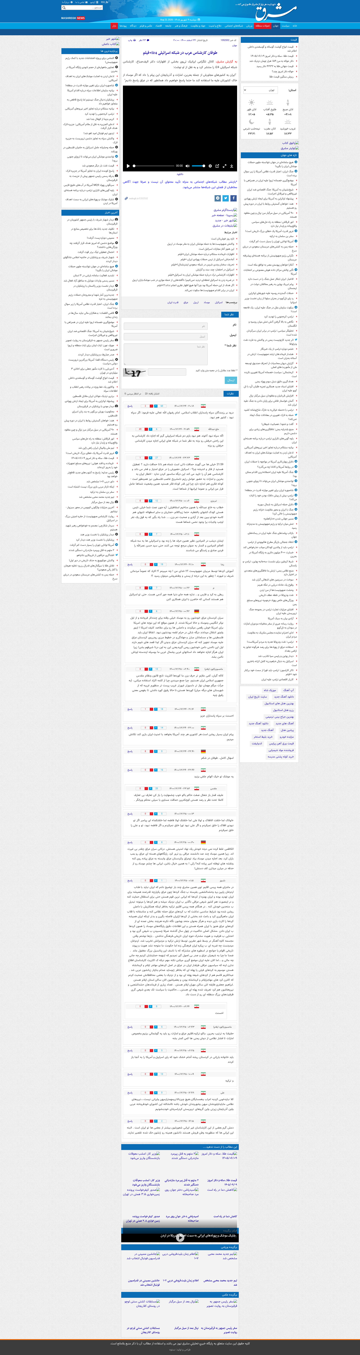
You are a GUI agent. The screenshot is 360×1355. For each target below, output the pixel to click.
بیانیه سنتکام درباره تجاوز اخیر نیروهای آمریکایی (269, 448)
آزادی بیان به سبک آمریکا (281, 619)
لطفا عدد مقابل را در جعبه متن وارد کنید (216, 370)
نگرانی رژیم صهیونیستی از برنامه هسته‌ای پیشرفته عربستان (270, 258)
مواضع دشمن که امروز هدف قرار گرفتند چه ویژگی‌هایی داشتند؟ (94, 245)
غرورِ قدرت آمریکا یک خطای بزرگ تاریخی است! (269, 231)
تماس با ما (80, 2)
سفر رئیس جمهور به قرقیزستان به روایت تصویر (219, 1330)
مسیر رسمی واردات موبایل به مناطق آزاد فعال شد (89, 281)
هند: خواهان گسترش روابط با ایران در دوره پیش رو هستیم (270, 206)
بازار (114, 26)
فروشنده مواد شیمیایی (281, 750)
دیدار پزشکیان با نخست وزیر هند (97, 535)
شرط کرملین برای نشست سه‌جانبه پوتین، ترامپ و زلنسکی (270, 563)
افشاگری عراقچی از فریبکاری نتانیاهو (95, 555)
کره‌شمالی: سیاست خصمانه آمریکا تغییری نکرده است (270, 374)
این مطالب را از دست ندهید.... (220, 1147)
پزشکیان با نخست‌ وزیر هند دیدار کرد (95, 540)
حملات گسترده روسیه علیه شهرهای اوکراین (271, 293)
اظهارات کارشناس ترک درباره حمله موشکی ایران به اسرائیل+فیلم (201, 275)
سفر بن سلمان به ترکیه (282, 236)
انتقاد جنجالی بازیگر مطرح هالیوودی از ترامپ (271, 542)
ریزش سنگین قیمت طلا (281, 77)
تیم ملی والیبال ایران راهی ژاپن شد (96, 448)
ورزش (249, 26)
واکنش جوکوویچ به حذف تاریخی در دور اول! (91, 560)
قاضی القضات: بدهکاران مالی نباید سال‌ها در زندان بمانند (93, 315)
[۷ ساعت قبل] (179, 1200)
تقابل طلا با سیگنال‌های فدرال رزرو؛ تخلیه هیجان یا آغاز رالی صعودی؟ (91, 568)
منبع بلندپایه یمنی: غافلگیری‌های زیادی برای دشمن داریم (273, 431)
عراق (186, 302)
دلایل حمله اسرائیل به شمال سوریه (276, 505)
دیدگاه (133, 26)
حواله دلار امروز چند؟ (283, 71)
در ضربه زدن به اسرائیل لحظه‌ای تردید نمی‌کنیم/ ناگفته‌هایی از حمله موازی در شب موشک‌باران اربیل (183, 280)
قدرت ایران (173, 302)
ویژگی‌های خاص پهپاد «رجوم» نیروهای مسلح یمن (272, 602)
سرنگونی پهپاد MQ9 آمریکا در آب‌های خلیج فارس (89, 185)
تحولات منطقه (263, 26)
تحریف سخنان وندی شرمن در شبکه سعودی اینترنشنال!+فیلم (202, 265)
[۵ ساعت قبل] (218, 1200)
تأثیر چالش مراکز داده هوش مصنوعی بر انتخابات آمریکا (270, 272)
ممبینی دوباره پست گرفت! (100, 238)
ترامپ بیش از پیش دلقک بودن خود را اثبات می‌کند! (273, 497)
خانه (295, 26)
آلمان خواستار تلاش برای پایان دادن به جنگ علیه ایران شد (270, 403)
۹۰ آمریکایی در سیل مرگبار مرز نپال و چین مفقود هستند (270, 215)
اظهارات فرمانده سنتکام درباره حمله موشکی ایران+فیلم (206, 254)
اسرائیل (218, 302)
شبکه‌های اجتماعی (234, 26)
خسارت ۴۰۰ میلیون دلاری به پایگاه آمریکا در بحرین (273, 554)
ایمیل (233, 335)
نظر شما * (230, 345)
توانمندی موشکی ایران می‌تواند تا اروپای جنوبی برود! (271, 483)
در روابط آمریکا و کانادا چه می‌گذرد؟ (275, 467)
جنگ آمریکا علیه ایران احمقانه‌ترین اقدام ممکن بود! (271, 474)
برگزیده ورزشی (229, 1247)
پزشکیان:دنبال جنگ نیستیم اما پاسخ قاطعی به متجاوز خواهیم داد (92, 102)
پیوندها (123, 26)
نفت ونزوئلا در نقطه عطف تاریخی (276, 595)
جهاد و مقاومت (198, 26)
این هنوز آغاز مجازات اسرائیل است (216, 249)
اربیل (196, 302)
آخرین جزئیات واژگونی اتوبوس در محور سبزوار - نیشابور (92, 509)
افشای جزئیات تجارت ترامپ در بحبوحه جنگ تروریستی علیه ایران (273, 611)
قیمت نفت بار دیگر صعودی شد (98, 166)
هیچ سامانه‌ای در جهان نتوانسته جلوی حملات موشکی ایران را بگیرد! (272, 164)
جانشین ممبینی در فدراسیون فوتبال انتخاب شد (144, 1282)
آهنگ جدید (267, 730)
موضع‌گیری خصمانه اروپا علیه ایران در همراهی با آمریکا (270, 182)
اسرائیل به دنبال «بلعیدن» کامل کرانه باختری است (272, 663)
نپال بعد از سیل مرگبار (186, 1328)
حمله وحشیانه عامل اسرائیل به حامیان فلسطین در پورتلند (90, 149)
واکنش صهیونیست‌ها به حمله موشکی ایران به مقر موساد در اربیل (200, 244)
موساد (207, 302)
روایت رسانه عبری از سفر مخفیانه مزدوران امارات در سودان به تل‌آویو (270, 626)
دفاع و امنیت (215, 26)
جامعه (168, 26)
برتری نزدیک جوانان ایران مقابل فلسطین (93, 396)
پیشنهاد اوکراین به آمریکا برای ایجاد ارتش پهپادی (269, 199)
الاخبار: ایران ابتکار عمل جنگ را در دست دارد (270, 279)
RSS (103, 2)
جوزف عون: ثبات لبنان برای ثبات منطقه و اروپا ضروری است (93, 347)
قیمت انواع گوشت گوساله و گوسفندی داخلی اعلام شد (272, 49)
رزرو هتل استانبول (283, 710)
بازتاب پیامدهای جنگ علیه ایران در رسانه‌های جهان (272, 535)
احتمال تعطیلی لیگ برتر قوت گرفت (96, 252)
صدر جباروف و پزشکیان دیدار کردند (96, 355)
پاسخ (130, 406)
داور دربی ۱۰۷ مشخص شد (100, 482)
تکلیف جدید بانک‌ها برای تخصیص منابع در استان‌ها (94, 231)
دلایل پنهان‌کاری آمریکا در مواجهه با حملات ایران (269, 462)
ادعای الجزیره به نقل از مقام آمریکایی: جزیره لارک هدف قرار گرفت (90, 126)
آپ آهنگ (288, 690)
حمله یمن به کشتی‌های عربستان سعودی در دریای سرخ (270, 249)
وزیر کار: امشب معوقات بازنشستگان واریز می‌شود (146, 1182)
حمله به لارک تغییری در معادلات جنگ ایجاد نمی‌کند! (273, 417)
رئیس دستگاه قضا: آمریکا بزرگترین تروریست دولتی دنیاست (93, 362)
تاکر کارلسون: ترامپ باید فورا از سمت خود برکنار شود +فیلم (270, 672)
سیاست (285, 26)
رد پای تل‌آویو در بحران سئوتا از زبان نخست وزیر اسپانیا (271, 300)
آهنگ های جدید (285, 723)
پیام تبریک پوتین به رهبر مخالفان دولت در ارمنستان (273, 286)
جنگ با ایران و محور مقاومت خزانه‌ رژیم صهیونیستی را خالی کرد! (275, 512)
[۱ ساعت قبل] (218, 1164)
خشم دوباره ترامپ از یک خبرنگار (277, 349)
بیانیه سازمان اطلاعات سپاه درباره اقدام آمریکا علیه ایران (92, 92)
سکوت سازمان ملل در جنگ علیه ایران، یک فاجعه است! (270, 310)
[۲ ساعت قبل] (179, 1164)
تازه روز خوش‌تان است (222, 239)
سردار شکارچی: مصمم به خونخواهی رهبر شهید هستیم (91, 528)
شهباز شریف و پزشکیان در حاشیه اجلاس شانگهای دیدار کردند (90, 259)
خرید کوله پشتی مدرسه (281, 757)
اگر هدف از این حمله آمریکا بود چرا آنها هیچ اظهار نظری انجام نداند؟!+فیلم (195, 285)
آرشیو (93, 2)
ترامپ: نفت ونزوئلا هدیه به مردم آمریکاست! (270, 642)
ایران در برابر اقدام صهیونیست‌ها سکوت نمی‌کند (209, 290)
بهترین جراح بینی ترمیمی (280, 717)
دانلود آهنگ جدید (284, 697)
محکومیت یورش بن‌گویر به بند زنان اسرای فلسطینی (95, 414)
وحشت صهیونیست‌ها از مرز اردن (277, 590)
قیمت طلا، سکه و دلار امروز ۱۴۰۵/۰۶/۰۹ (272, 56)
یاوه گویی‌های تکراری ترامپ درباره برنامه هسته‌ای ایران (270, 440)
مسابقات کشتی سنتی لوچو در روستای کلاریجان (143, 1330)
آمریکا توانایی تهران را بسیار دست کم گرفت (271, 241)
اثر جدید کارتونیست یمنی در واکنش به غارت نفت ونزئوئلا (270, 342)
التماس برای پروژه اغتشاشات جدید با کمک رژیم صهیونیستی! (91, 60)
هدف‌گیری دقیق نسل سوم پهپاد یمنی (274, 382)
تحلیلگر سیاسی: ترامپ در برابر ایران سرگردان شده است (272, 333)
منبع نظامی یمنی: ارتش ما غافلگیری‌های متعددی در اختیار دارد (270, 573)
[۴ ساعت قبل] (141, 1164)
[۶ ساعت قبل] (141, 1312)
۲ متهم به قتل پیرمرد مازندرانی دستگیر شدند (181, 1182)
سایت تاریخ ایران (257, 697)
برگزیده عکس (229, 1295)
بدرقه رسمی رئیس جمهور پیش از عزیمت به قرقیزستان (93, 178)
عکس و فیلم (146, 26)
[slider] (153, 166)
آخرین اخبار (111, 212)
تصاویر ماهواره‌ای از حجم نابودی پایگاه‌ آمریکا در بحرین (92, 69)
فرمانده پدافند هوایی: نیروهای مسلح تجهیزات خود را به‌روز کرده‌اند (92, 465)
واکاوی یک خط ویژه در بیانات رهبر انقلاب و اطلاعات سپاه (94, 389)
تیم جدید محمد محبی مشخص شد (220, 1282)
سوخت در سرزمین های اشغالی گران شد (273, 580)
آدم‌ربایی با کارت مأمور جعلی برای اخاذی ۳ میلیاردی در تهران (94, 371)
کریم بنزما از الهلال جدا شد (100, 119)
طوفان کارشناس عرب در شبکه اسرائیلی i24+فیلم (180, 53)
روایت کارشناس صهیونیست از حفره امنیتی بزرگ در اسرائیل (91, 518)
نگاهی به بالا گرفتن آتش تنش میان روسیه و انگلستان (273, 324)
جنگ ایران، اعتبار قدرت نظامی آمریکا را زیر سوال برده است (270, 173)
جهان (276, 26)
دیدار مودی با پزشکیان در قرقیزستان (95, 406)
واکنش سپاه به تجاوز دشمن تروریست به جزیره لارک (92, 140)
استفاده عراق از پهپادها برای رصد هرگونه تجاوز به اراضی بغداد (270, 649)
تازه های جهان (289, 155)
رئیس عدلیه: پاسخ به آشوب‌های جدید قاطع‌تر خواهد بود (93, 475)
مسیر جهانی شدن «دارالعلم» (279, 519)
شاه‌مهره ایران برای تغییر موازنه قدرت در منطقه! (269, 490)
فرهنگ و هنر (181, 26)
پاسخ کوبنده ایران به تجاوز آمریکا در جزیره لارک (90, 171)
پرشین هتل (287, 730)
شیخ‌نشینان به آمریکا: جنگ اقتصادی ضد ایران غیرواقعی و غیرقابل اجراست (272, 192)
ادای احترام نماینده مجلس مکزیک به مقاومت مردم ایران (272, 635)
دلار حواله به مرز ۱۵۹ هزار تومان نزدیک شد (271, 61)
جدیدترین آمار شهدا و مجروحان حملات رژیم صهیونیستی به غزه (93, 297)
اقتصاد (158, 26)
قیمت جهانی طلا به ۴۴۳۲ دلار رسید (275, 66)
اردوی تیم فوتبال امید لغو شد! (99, 133)
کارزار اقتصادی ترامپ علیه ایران (277, 679)
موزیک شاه (270, 690)
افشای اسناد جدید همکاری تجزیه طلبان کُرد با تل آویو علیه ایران (270, 389)
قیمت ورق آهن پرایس (281, 743)
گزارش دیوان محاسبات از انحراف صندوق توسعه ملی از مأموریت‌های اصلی (271, 365)
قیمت (294, 40)
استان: (292, 90)
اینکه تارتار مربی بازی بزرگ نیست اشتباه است (91, 487)
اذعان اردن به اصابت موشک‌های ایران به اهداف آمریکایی (271, 455)
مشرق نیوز (267, 10)
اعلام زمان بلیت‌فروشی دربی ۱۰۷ (180, 1280)
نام (234, 325)
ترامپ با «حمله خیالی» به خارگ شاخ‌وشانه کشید (269, 410)
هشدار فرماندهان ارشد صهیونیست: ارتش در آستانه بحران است (272, 356)
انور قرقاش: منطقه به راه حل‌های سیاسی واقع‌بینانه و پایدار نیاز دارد (274, 224)
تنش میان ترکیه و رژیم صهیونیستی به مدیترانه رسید (272, 526)
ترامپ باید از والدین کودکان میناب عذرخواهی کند (268, 547)
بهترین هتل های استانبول (279, 703)
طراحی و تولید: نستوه (180, 1350)
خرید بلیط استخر (263, 737)
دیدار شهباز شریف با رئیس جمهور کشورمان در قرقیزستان (92, 222)
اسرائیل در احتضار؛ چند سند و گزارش (215, 270)
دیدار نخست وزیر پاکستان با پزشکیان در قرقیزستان (95, 288)
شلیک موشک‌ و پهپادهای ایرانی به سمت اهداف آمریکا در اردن (198, 1235)
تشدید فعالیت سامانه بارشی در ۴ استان (93, 275)
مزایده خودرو (287, 737)
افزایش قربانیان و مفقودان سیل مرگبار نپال (271, 396)
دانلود (180, 174)
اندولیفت (257, 743)
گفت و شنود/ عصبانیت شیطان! (277, 424)
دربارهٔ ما (66, 2)
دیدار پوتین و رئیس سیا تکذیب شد (276, 656)
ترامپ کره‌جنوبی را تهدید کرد (279, 317)
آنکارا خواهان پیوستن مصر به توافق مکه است (271, 265)
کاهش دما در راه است (225, 1216)
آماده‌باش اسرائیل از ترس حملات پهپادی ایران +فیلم (207, 259)
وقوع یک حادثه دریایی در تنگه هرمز (275, 585)
